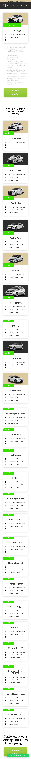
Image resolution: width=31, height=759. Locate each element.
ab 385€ (8, 265)
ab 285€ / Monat (12, 25)
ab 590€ (8, 537)
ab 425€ (8, 320)
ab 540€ (8, 493)
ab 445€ (8, 385)
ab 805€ (8, 666)
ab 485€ (8, 408)
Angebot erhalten (15, 92)
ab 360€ (8, 233)
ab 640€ (8, 578)
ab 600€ (8, 558)
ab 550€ (8, 514)
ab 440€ (8, 353)
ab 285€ (8, 133)
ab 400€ (8, 297)
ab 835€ (8, 688)
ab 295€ (8, 165)
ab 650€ (8, 601)
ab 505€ (8, 473)
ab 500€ (8, 450)
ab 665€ (8, 622)
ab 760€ (8, 643)
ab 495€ (8, 429)
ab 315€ (8, 198)
